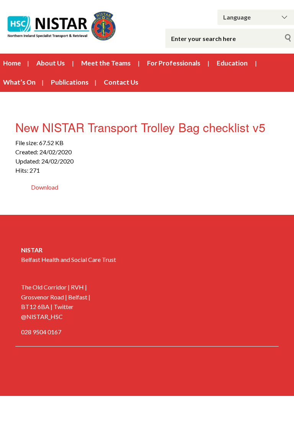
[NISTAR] (61, 25)
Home (12, 63)
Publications (69, 82)
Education (232, 63)
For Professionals (173, 63)
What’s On (19, 82)
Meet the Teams (106, 63)
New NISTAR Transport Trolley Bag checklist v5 (140, 127)
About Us (50, 63)
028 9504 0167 (41, 331)
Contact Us (121, 82)
